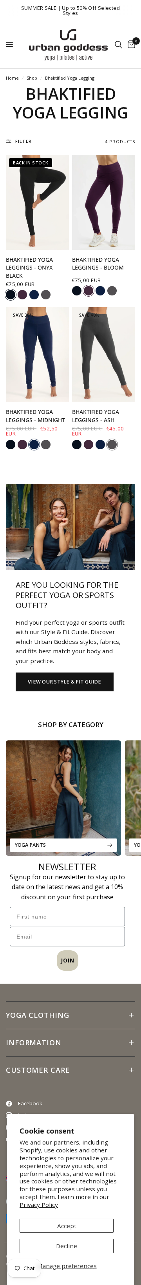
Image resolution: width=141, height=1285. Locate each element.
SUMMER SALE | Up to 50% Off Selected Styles (70, 10)
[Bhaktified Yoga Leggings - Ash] (103, 354)
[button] (65, 682)
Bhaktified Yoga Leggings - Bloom (98, 263)
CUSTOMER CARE (38, 1070)
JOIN (67, 960)
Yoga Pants (30, 845)
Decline (66, 1246)
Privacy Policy (39, 1204)
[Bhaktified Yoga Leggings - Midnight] (37, 354)
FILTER (23, 141)
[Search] (118, 44)
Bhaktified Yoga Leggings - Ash (95, 415)
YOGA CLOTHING (37, 1015)
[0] (130, 44)
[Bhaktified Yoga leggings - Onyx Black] (37, 202)
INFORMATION (33, 1042)
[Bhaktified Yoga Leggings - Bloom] (103, 202)
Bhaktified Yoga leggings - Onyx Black (29, 267)
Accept (66, 1226)
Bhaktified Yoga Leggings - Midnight (35, 415)
